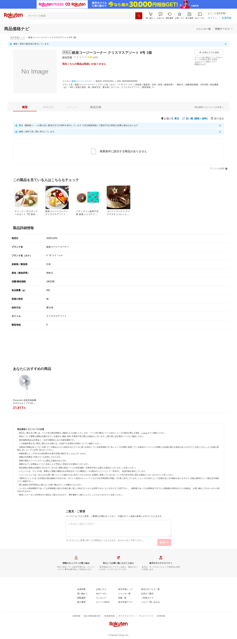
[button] (160, 15)
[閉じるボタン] (226, 44)
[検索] (138, 15)
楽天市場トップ (17, 37)
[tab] (25, 107)
